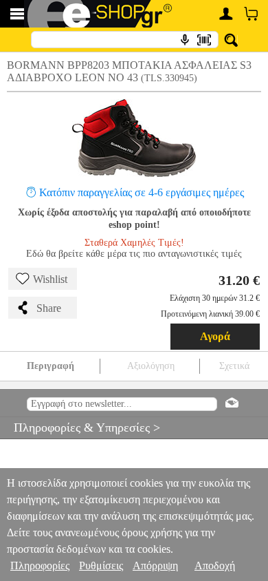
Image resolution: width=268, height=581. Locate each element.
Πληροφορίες (39, 565)
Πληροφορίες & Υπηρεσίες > (80, 427)
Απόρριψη (155, 565)
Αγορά (215, 336)
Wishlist (50, 279)
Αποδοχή (214, 565)
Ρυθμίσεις (101, 565)
